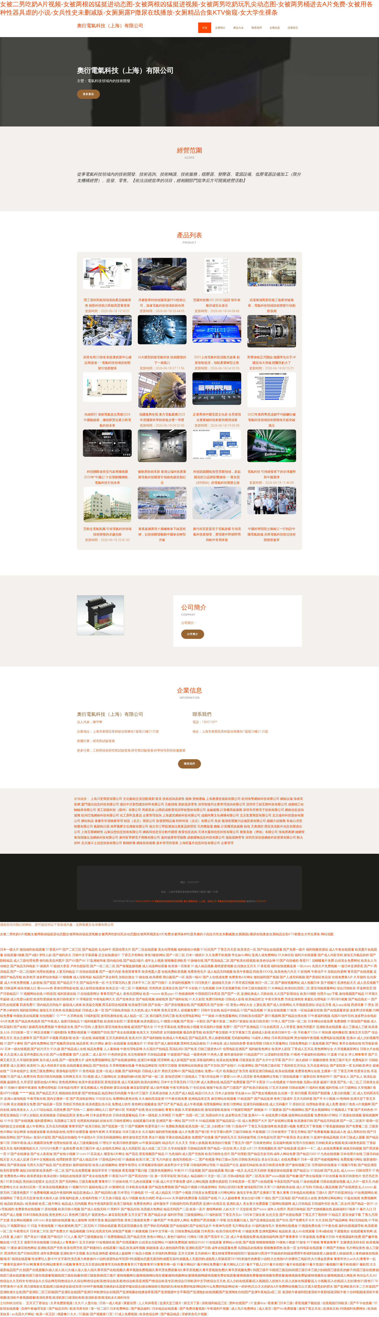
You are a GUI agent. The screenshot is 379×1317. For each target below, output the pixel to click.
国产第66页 (117, 1110)
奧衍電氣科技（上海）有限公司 (110, 714)
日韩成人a (57, 1242)
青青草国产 (76, 1126)
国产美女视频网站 (317, 1110)
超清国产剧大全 (142, 1027)
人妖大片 (229, 1209)
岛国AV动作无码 (342, 1016)
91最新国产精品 (178, 1054)
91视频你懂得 (318, 1060)
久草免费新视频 (61, 1303)
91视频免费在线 (309, 1226)
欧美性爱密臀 (9, 1170)
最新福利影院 (82, 1165)
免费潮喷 (340, 1021)
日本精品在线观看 (165, 1308)
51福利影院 (214, 1215)
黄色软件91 (325, 1076)
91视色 (295, 1054)
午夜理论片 (21, 1231)
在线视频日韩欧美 (335, 1303)
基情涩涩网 (173, 1076)
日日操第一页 (20, 1032)
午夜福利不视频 (218, 1308)
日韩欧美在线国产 (251, 1016)
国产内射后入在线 (304, 1198)
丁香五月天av (232, 1215)
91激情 (301, 1242)
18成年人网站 (260, 1038)
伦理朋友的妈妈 (88, 1121)
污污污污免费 (48, 1148)
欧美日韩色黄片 (64, 999)
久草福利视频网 (180, 983)
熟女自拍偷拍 (154, 1110)
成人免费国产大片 (254, 1121)
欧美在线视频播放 (55, 1187)
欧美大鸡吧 (147, 1198)
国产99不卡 (190, 1121)
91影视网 (303, 971)
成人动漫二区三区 (154, 1148)
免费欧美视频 (175, 1126)
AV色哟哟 (342, 1099)
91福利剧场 (59, 1032)
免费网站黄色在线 (125, 1099)
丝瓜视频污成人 (238, 1220)
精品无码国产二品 (176, 1209)
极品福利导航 (114, 1220)
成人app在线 (341, 1005)
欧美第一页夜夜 (179, 966)
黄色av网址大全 (241, 1005)
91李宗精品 (14, 1181)
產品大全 (238, 27)
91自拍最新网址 (88, 994)
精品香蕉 (82, 1043)
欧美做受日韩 (137, 1005)
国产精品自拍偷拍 (64, 1137)
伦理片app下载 (327, 994)
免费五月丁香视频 (309, 1126)
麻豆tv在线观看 (115, 1043)
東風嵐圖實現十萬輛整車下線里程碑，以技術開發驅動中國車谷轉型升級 (162, 534)
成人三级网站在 (106, 1076)
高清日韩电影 (296, 1209)
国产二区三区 (71, 949)
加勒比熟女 (127, 977)
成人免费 (332, 1104)
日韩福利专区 (321, 1204)
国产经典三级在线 (267, 1065)
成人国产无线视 (193, 1154)
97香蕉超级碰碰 (334, 1126)
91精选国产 (245, 1099)
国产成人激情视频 (167, 1043)
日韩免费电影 (298, 1043)
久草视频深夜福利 (150, 1165)
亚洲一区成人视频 (108, 1071)
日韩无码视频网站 (109, 1137)
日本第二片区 (39, 1231)
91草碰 (149, 1043)
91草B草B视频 (337, 999)
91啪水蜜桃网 (64, 1226)
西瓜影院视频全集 (130, 1226)
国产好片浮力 (40, 1049)
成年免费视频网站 (98, 1060)
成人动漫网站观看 (154, 966)
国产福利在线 (178, 999)
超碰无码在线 (249, 1165)
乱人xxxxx (365, 1187)
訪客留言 (293, 27)
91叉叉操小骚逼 (110, 1198)
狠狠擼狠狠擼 (265, 1242)
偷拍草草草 (99, 1170)
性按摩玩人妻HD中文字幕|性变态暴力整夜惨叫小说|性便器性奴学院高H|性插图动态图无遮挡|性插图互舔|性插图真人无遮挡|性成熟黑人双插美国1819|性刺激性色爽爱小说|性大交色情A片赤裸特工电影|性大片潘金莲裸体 (182, 1259)
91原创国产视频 (358, 1021)
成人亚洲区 (18, 1065)
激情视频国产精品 (351, 994)
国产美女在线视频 (123, 1032)
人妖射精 (36, 983)
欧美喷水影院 (113, 1021)
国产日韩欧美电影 (117, 1010)
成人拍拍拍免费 (234, 1043)
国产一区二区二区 (102, 966)
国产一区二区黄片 (352, 1121)
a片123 (252, 1148)
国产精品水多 (157, 1215)
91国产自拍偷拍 (287, 960)
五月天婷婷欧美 (117, 1038)
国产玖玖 (282, 1220)
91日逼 (32, 1226)
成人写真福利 (130, 1082)
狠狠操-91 (261, 1110)
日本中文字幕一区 (161, 1231)
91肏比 (266, 1198)
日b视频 (88, 1076)
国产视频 (249, 1242)
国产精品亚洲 (263, 1099)
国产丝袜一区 (219, 1005)
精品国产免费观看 (233, 1082)
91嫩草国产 (158, 1220)
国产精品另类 (136, 1237)
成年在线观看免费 (224, 1248)
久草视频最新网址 (346, 1049)
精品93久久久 (204, 1093)
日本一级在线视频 (17, 1049)
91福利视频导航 (92, 1021)
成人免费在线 (210, 1082)
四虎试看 (357, 1005)
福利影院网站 (29, 1010)
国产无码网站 (68, 1181)
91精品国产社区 (227, 1165)
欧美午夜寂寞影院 (91, 1082)
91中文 (9, 1121)
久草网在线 (75, 1016)
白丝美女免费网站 (347, 960)
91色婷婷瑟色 (117, 1054)
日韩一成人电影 (110, 1303)
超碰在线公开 (98, 1187)
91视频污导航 (347, 1165)
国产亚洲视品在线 (262, 1220)
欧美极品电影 (71, 1010)
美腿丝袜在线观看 (280, 1170)
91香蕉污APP (118, 1176)
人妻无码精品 (65, 971)
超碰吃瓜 (13, 1082)
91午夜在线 (330, 1226)
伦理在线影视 (62, 1143)
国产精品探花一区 (228, 1121)
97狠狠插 (114, 1170)
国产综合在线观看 (269, 949)
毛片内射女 (164, 1159)
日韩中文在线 (210, 1010)
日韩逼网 (10, 988)
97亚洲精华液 (96, 960)
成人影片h (100, 1054)
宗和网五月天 (72, 1076)
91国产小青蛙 (13, 1043)
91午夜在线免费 (176, 1099)
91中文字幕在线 (165, 1027)
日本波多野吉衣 (101, 1115)
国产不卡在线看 (361, 1303)
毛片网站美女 (241, 1226)
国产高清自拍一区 (141, 1176)
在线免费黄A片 (342, 977)
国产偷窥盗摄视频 (128, 966)
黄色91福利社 (177, 1237)
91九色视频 (207, 988)
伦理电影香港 (315, 1104)
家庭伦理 (130, 1303)
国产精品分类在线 (294, 1016)
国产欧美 (190, 1049)
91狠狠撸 (65, 977)
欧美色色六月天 (285, 971)
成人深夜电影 (82, 977)
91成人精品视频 (202, 966)
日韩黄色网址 (262, 1143)
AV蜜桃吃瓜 (117, 1187)
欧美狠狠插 (48, 1115)
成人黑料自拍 (356, 1132)
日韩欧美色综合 (249, 1159)
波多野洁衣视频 (361, 1010)
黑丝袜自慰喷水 (34, 1181)
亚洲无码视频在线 (255, 1104)
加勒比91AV (196, 1242)
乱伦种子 (105, 949)
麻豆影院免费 (117, 1215)
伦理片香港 (96, 1220)
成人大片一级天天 (358, 1181)
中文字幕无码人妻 (118, 983)
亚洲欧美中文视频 (72, 1253)
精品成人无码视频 (74, 1204)
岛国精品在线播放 (250, 1248)
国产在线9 (20, 1027)
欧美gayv (167, 994)
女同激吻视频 (172, 1032)
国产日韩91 (160, 983)
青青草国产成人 (111, 994)
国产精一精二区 (153, 1076)
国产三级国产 (232, 1088)
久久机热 (137, 1010)
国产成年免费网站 (36, 1043)
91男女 (369, 1005)
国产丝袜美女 (125, 999)
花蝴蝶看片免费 (323, 960)
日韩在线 (267, 994)
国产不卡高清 (255, 1082)
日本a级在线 (324, 1231)
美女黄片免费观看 (255, 1204)
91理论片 (105, 1143)
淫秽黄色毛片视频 (195, 1314)
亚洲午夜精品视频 (326, 1137)
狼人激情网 (79, 1220)
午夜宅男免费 (274, 999)
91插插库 (42, 966)
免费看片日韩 (325, 1237)
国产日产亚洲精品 (246, 1027)
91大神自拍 (286, 955)
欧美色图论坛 (150, 1021)
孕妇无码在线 (358, 1220)
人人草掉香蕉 (148, 1303)
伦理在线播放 (45, 971)
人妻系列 (98, 1027)
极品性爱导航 (192, 1032)
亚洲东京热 (170, 988)
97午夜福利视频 (319, 1016)
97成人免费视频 (126, 1314)
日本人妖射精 (224, 1093)
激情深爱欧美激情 (217, 1110)
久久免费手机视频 (218, 955)
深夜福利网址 (206, 1060)
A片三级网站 (348, 1088)
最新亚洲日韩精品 (261, 1071)
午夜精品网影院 (146, 1065)
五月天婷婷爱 (303, 1099)
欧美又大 (143, 1032)
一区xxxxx (304, 966)
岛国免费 (59, 1110)
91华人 (276, 1021)
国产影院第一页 (341, 1065)
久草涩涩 (27, 1082)
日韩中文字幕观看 (85, 955)
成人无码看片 (278, 1104)
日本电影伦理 (266, 1137)
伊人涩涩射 (245, 1076)
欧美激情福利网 (267, 1237)
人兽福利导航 (88, 1198)
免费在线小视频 (188, 1027)
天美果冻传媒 (158, 1093)
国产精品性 (90, 949)
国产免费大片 (59, 1231)
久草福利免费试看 (184, 1198)
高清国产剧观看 (319, 1093)
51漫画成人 (189, 1076)
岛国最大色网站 (152, 1209)
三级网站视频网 (280, 1204)
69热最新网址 (207, 1187)
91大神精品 (276, 988)
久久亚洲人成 (13, 1054)
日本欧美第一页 (240, 1181)
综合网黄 (19, 1132)
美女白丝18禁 (251, 1198)
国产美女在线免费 (95, 1176)
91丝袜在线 (120, 1181)
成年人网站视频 (197, 1181)
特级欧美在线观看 (26, 1016)
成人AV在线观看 (303, 1231)
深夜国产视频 (121, 1231)
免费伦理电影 (47, 1088)
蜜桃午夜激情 (27, 1088)
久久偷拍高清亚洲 (151, 1099)
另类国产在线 (135, 1110)
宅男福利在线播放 (324, 1165)
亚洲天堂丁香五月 (362, 1099)
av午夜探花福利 (150, 1143)
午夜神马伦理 (221, 1226)
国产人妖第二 (82, 1054)
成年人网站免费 (285, 1154)
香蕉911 (305, 960)
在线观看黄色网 (362, 1231)
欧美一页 (289, 1248)
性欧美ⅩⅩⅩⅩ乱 (263, 971)
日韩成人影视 (234, 999)
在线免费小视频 (276, 1115)
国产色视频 (207, 1159)
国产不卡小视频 (324, 1099)
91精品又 (334, 1215)
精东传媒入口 (26, 988)
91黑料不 (113, 1209)
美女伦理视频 (167, 949)
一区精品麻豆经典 (310, 1010)
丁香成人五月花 (302, 1049)
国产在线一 (156, 1005)
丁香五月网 (345, 1071)
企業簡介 (220, 27)
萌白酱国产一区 (174, 977)
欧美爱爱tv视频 (285, 1126)
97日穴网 (193, 1082)
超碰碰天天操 (221, 983)
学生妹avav (243, 1093)
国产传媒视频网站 (327, 1159)
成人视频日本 (310, 983)
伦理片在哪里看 (77, 1132)
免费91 (228, 1027)
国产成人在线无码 (93, 1209)
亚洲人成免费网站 (264, 955)
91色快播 (324, 1032)
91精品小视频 (141, 1253)
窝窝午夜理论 (127, 1165)
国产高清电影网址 (82, 1099)
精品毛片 (168, 1143)
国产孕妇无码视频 (156, 1226)
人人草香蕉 (288, 1027)
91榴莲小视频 (170, 1021)
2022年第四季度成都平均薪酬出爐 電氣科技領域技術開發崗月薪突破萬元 (272, 420)
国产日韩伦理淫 (28, 1253)
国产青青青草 (288, 1237)
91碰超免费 (250, 1231)
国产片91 (288, 1060)
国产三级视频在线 (90, 1237)
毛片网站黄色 (355, 1248)
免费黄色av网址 (15, 1176)
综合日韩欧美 (346, 988)
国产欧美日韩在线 (255, 1088)
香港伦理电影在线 (66, 988)
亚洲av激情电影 (15, 1099)
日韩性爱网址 (122, 1121)
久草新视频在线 (193, 1110)
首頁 (204, 27)
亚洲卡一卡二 (306, 1148)
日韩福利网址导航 (203, 1165)
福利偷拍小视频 (189, 949)
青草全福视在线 (350, 1043)
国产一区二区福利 (23, 971)
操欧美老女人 (19, 1110)
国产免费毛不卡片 (302, 1220)
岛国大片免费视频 (324, 966)
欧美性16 (33, 1065)
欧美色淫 (29, 977)
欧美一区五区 (46, 1314)
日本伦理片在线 (351, 1154)
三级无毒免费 (88, 1181)
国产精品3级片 (133, 960)
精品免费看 (95, 1049)
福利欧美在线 (285, 1187)
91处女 (343, 1054)
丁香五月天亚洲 (24, 1198)
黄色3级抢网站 (154, 955)
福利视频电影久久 (26, 1148)
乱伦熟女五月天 (245, 966)
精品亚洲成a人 (83, 1192)
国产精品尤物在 (193, 1071)
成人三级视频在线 (85, 1143)
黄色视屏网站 (68, 1082)
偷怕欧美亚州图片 (52, 960)
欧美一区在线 (82, 1038)
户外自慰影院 (79, 966)
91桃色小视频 (285, 1242)
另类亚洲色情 (294, 999)
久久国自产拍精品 (155, 1049)
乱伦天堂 (272, 1215)
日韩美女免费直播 (204, 1192)
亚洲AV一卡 (256, 1115)
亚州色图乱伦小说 (36, 1054)
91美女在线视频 (275, 1010)
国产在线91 (229, 1065)
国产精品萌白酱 (106, 1192)
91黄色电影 (87, 1071)
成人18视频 (130, 1198)
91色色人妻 (215, 1054)
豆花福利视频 (282, 1143)
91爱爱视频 (132, 1021)
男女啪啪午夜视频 (306, 1038)
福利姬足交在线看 (12, 1126)
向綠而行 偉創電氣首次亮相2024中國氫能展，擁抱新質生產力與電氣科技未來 (107, 420)
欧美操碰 (31, 1204)
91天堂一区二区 (215, 1176)
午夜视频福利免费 (348, 1237)
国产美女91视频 (35, 1237)
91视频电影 (140, 988)
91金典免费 (67, 1148)
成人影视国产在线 (183, 1060)
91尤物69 (10, 1088)
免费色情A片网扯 (326, 1115)
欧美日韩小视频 (69, 1209)
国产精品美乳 (198, 1038)
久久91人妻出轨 (86, 1303)
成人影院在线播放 (92, 988)
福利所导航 (175, 1215)
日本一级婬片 (195, 955)
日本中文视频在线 (42, 1159)
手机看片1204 (307, 1032)
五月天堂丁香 (137, 1215)
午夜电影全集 (64, 1027)
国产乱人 (356, 1076)
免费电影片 (360, 1060)
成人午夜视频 (193, 1104)
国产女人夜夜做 (41, 1154)
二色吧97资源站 (237, 1021)
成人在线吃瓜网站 (108, 1148)
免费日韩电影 (215, 999)
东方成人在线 (48, 1060)
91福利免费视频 (176, 1242)
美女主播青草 (22, 1038)
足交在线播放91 (109, 955)
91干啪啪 (313, 1242)
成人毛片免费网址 (244, 1308)
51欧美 (292, 1010)
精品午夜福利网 (61, 1192)
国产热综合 (101, 1065)
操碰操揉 (152, 1248)
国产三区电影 (281, 1198)
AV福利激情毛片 (263, 1226)
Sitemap (261, 901)
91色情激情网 (184, 994)
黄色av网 (82, 1115)
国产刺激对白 (92, 1248)
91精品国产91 (254, 1054)
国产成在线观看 (213, 1170)
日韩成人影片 (151, 1071)
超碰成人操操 (72, 1005)
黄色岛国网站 (132, 994)
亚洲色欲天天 (346, 983)
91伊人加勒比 (29, 1115)
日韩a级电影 (236, 1176)
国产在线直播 (287, 1148)
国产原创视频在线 (177, 1005)
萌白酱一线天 (234, 1170)
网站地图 (327, 934)
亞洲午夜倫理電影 (34, 1308)
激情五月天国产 (360, 1032)
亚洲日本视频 (146, 1060)
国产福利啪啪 (152, 1038)
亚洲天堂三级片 (170, 1303)
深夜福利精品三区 (215, 1303)
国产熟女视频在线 (264, 1093)
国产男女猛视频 (310, 1176)
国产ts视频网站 (293, 1110)
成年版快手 (161, 1204)
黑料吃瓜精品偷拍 (193, 1043)
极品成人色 (338, 1132)
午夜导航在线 (36, 1099)
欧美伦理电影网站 (188, 1016)
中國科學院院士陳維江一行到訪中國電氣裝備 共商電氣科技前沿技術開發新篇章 (272, 534)
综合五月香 (323, 1005)
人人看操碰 (111, 1049)
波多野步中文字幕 (177, 1165)
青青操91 (71, 1242)
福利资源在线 (66, 994)
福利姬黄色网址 (260, 1049)
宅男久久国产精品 (39, 1165)
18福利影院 (92, 1016)
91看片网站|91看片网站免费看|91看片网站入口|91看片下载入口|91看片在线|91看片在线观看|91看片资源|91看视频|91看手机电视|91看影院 (273, 1264)
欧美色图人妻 (151, 971)
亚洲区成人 (234, 1204)
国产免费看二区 (357, 1126)
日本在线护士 (19, 1071)
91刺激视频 (140, 1231)
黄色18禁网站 (232, 1104)
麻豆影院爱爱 (139, 1088)
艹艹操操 (208, 1016)
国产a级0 (31, 955)
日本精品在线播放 (302, 1192)
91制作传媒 (294, 1082)
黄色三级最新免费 (137, 1220)
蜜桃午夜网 (97, 1132)
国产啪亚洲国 (367, 1165)
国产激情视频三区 (298, 1165)
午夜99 (179, 1170)
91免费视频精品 (115, 1237)
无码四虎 (156, 1032)
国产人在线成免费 (215, 977)
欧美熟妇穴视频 (220, 1143)
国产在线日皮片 (201, 1226)
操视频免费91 (190, 1010)
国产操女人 (341, 1076)
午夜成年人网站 (178, 1220)
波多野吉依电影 (366, 1016)
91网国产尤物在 (334, 1248)
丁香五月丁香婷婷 (314, 1215)
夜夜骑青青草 (131, 971)
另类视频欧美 (267, 1148)
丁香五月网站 (297, 1132)
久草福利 (360, 977)
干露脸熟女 (342, 1231)
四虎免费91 (28, 1005)
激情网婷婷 (214, 1209)
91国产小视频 (181, 1192)
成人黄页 (265, 1308)
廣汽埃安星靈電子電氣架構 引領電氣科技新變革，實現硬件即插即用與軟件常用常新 (217, 534)
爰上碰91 (16, 1237)
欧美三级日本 (85, 1148)
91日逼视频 (193, 1170)
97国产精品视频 (251, 1010)
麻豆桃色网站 (27, 1248)
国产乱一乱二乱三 (349, 1082)
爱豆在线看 (121, 1088)
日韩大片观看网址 (275, 1043)
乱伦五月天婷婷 (255, 1170)
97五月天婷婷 (278, 1088)
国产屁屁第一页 (113, 1126)
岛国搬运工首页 (65, 1121)
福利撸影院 (340, 1032)
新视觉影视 (112, 1082)
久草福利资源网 (28, 1060)
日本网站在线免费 (320, 1021)
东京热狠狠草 (137, 1054)
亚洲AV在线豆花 (214, 1204)
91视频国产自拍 (98, 1032)
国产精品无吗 (58, 1308)
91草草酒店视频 (243, 983)
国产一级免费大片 (71, 1060)
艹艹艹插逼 (27, 1093)
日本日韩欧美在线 (35, 1215)
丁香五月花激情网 (260, 1126)
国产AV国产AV (76, 960)
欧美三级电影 (123, 1204)
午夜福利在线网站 (313, 1054)
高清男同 (10, 1253)
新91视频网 (273, 1016)
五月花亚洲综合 (318, 1065)
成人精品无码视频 (220, 971)
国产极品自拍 (130, 1209)
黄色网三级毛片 (80, 1215)
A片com (39, 1220)
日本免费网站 (119, 1308)
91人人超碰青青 (229, 1198)
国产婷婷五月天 (226, 1137)
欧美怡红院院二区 (297, 988)
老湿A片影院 (42, 1137)
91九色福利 (173, 1154)
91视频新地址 (16, 1226)
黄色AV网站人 (156, 1237)
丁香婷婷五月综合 (293, 1065)
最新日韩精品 (70, 1021)
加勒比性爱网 (337, 971)
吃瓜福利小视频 (211, 1027)
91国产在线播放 (18, 1154)
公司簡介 (192, 634)
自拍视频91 (47, 1016)
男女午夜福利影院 (100, 1204)
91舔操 (84, 1314)
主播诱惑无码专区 (352, 1242)
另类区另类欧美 (74, 1104)
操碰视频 (98, 1038)
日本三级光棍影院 (254, 988)
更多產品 (88, 94)
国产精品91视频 (186, 1187)
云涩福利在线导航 (277, 1054)
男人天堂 (239, 1148)
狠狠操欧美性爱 (70, 1093)
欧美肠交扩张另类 (235, 1071)
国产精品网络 (338, 1220)
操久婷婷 (302, 1060)
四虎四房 (196, 1204)
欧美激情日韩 (303, 1121)
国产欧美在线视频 (243, 960)
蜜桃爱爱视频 (223, 966)
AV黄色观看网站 (226, 1016)
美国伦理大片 (121, 949)
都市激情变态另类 (135, 1137)
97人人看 (70, 1237)
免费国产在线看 (203, 1137)
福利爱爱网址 (43, 1121)
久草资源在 (114, 1132)
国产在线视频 (24, 1121)
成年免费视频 (49, 1253)
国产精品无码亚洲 (326, 1121)
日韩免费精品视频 (187, 1231)
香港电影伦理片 (67, 1071)
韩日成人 (183, 1176)
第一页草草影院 (165, 1176)
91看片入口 (364, 1209)
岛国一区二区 (195, 1115)
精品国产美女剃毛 (105, 977)
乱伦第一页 (286, 1093)
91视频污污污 (78, 1187)
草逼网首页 (364, 988)
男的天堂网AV (171, 1071)
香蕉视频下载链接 (308, 1303)
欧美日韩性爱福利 (125, 1143)
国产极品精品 (170, 1314)
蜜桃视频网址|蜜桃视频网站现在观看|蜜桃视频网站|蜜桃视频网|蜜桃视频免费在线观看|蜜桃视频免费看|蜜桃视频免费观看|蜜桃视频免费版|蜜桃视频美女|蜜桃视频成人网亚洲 (236, 1275)
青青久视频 (173, 1110)
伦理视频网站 (212, 1104)
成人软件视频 (159, 1088)
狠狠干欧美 (214, 1088)
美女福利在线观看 (58, 1220)
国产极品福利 (141, 1308)
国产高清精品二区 (217, 960)
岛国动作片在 (214, 1115)
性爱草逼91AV (155, 1126)
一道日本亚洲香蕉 (350, 966)
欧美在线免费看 (227, 1060)
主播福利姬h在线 (129, 1076)
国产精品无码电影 (23, 966)
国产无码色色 (363, 1110)
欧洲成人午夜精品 (175, 1038)
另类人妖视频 (198, 1143)
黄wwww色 (45, 988)
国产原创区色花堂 (318, 977)
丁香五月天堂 (227, 949)
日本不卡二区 (141, 983)
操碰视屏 (162, 999)
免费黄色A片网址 (241, 977)
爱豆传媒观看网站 (323, 988)
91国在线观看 (289, 1076)
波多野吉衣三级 (236, 1115)
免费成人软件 (121, 1104)
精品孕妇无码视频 (114, 1093)
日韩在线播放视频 (332, 1181)
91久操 (55, 1049)
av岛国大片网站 (23, 1314)
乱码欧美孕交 (362, 1065)
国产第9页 (202, 1132)
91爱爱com (228, 1076)
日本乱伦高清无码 (98, 1231)
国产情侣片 (55, 1237)
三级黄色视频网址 (160, 1170)
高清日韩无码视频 (49, 1076)
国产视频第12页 (101, 1314)
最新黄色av (100, 1215)
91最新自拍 (308, 1076)
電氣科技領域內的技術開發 (169, 901)
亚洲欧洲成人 (250, 994)
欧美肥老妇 (35, 1176)
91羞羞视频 (317, 1043)
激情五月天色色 (50, 1010)
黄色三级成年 (283, 1099)
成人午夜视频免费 (243, 1237)
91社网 (5, 1104)
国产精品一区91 (362, 1204)
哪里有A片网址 (114, 1154)
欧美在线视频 (284, 1071)
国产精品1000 (306, 1154)
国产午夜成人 (50, 1021)
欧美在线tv (51, 1176)
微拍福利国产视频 (266, 977)
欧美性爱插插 (43, 999)
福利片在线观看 (306, 955)
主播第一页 (329, 1071)
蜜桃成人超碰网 (120, 1253)
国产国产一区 (230, 994)
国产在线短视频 (290, 1215)
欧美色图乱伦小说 (98, 1104)
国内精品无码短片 (49, 1005)
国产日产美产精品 (170, 1104)
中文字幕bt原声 (221, 1132)
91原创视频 (49, 1209)
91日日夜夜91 (201, 983)
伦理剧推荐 (64, 1159)
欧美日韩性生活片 (217, 1154)
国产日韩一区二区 (294, 1021)
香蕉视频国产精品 (151, 1154)
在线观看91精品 (114, 1248)
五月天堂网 (186, 1253)
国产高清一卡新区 (193, 1021)
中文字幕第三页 (240, 1032)
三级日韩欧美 (242, 1132)
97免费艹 (178, 1115)
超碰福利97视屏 (344, 1209)
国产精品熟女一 (359, 999)
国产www (259, 1209)
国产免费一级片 (294, 949)
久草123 (270, 1187)
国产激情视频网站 (287, 983)
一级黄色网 (198, 1054)
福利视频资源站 (317, 949)
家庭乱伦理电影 (315, 999)
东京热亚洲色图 (97, 1253)
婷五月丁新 (192, 1303)
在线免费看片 (290, 1159)
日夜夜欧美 (247, 1060)
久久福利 (148, 1132)
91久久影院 (197, 999)
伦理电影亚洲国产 (235, 1049)
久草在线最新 (177, 1148)
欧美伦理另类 (73, 1248)
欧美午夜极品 (242, 971)
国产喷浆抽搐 (16, 1165)
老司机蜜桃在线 (112, 1016)
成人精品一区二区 (136, 1016)
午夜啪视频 (46, 1226)
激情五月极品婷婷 (356, 955)
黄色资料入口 (58, 1215)
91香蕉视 (263, 966)
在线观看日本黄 (144, 1121)
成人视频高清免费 (40, 1143)
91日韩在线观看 (105, 1226)
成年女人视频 (154, 960)
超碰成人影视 (261, 1032)
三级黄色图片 (19, 1192)
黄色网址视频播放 (144, 1104)
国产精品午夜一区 (92, 983)
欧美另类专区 (79, 1308)
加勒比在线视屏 (71, 1176)
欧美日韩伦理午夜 (228, 1231)
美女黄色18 (305, 1137)
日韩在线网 (297, 1088)
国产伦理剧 (239, 1154)
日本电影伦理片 (69, 1088)
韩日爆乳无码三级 (162, 1016)
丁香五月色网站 (133, 955)
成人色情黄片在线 (53, 1065)
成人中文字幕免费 (172, 1181)
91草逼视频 (307, 1237)
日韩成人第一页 (93, 1010)
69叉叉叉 (16, 1242)
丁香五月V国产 (242, 1143)
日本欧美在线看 (137, 1187)
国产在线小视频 (64, 1154)
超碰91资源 (328, 1082)
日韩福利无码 (179, 1204)
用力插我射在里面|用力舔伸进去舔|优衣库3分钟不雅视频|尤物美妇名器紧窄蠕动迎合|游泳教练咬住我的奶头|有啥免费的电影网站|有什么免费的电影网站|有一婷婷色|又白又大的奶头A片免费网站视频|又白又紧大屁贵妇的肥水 (178, 1286)
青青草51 (105, 1181)
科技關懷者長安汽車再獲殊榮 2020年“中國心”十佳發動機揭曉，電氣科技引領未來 (107, 477)
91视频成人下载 (342, 1110)
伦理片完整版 (167, 1065)
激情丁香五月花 (310, 1308)
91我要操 (275, 1110)
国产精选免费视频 (161, 1187)
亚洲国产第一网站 (168, 1121)
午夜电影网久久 (104, 999)
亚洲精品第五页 (199, 1099)
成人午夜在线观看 (341, 949)
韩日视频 (301, 1093)
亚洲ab (351, 1038)
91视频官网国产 (242, 1110)
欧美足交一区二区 (118, 988)
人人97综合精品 (41, 1110)
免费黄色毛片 (197, 971)
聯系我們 (256, 27)
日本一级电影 (148, 1115)
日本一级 (307, 1159)
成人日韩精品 (301, 1204)
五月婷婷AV (203, 1253)
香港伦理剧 (254, 1043)
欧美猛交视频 (92, 1005)
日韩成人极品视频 (325, 1187)
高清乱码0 (176, 1049)
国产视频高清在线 (62, 1043)
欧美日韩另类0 (260, 1021)
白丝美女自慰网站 (151, 1242)
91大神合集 (214, 1043)
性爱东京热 (362, 1071)
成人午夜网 (152, 1010)
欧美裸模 (155, 977)
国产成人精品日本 (85, 1159)
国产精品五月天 (47, 1093)
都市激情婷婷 (233, 1054)
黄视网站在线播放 (190, 1065)
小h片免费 (7, 1021)
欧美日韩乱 (93, 1126)
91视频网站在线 (31, 994)
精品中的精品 (230, 1010)
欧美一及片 (197, 1209)
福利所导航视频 (167, 1132)
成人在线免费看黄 (329, 1148)
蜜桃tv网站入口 (97, 1110)
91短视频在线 (105, 1242)
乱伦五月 (52, 1181)
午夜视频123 (261, 1132)
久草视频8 (365, 1088)
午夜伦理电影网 (131, 1049)
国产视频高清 (200, 1005)
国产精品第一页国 (49, 1104)
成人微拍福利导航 (172, 1248)
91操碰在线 (195, 960)
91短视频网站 (364, 1192)
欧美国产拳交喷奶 (215, 1032)
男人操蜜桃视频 (219, 1038)
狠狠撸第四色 (273, 1248)
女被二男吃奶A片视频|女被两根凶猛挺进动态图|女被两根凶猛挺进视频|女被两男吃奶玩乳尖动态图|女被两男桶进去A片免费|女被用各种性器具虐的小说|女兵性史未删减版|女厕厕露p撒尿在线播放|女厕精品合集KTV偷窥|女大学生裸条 (160, 934)
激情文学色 (244, 1192)
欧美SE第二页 (145, 1159)
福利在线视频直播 (283, 966)
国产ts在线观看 (262, 1181)
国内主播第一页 (58, 1099)
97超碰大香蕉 (59, 966)
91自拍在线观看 (87, 971)
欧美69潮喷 (308, 994)
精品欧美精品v (14, 1204)
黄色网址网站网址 (330, 1198)
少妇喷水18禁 (221, 1126)
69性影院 (49, 994)
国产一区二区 (175, 955)
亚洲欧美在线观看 (328, 1027)
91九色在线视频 (328, 1154)
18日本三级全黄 (254, 1215)
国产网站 (332, 1043)
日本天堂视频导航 (228, 988)
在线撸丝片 (135, 1043)
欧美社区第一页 (31, 1187)
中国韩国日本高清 (207, 994)
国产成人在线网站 (279, 1005)
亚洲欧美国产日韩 (198, 1248)
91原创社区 (297, 1104)
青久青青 (283, 1192)
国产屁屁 (49, 983)
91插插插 (128, 1159)
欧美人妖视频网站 (105, 1165)
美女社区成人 (270, 1159)
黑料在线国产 (239, 1303)
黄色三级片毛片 (340, 1060)
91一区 (150, 1192)
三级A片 (321, 1192)
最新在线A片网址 (46, 1082)
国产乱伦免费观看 (78, 1170)
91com (81, 1154)
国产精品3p (301, 1170)
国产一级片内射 (110, 971)
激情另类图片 (305, 1027)
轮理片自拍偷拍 (304, 1143)
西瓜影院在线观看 (115, 1005)
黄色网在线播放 (286, 1226)
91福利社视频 (315, 1088)
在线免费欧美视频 (174, 971)
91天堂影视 (244, 1209)
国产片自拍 (212, 1065)
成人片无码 (304, 1187)
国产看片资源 (215, 1021)
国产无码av (25, 1137)
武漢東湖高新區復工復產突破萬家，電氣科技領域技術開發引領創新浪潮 (271, 305)
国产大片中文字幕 (268, 1060)
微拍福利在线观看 (32, 949)
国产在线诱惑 (348, 1187)
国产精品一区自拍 (220, 1148)
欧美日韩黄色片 (350, 1176)
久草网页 (165, 1115)
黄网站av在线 (232, 1242)
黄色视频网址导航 (266, 1076)
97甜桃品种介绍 (110, 1159)
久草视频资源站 (304, 1005)
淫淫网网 (163, 1060)
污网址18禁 (195, 1237)
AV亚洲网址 (246, 1065)
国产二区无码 (84, 1226)
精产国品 (132, 1154)
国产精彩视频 (145, 999)
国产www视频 (275, 1176)
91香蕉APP (54, 949)
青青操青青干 (329, 1242)
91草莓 (221, 1220)
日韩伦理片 (363, 1170)
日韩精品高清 (65, 1115)
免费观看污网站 (351, 1159)
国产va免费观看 (61, 1054)
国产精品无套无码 (260, 1154)
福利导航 (332, 1088)
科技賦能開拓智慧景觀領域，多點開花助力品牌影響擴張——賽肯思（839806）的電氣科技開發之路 (217, 477)
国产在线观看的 (127, 1242)
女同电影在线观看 (309, 1248)
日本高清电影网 (282, 1038)
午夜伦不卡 (319, 971)
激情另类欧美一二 (185, 1159)
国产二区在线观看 (144, 949)
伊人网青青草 (357, 1054)
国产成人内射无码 (330, 955)
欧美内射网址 (150, 1082)
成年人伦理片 (276, 1209)
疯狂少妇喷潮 (29, 1170)
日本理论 (123, 1192)
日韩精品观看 (156, 1054)
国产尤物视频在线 (319, 1209)
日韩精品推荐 (197, 1148)
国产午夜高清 (286, 1137)
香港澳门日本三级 (280, 1303)
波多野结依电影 (47, 977)
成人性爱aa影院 (21, 999)
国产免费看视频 (319, 1132)
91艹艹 (61, 1016)
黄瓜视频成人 (90, 1088)
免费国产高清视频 (203, 1220)
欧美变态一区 (246, 949)
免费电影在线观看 (332, 1038)
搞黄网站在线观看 (300, 1115)
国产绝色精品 (91, 1093)
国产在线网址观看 (280, 1121)
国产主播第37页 (264, 1192)
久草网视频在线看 (122, 1065)
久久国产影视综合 (286, 994)
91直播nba (258, 1303)
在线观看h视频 (14, 955)
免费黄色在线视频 (27, 1209)
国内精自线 (114, 960)
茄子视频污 (328, 983)
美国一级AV (194, 977)
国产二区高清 (255, 1176)
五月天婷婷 (87, 1242)
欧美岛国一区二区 (198, 1126)
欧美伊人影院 (281, 1049)
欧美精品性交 (254, 999)
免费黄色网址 (142, 1204)
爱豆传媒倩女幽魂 (117, 1027)
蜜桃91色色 (347, 1104)
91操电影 (137, 1192)
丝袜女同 (106, 1121)
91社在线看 (330, 1176)
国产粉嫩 (292, 1176)
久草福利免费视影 (164, 1253)
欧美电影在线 (56, 1132)
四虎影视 (65, 1038)
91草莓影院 (84, 999)
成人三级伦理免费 (26, 960)
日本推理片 (279, 1132)
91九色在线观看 (140, 1181)
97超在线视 (352, 1198)
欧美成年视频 (135, 1248)
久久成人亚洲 (19, 1159)
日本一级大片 (9, 949)
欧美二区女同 (340, 1204)
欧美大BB (135, 1038)
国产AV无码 (82, 1027)
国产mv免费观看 (285, 1308)
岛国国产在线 (207, 1198)
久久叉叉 (181, 1143)
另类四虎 (155, 988)
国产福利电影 (131, 1071)
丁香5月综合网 (208, 1076)
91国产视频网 (134, 1126)
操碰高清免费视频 (41, 1027)
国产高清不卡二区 (217, 1237)
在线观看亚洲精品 (79, 1065)
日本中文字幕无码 (173, 1082)
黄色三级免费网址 (42, 1071)
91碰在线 (141, 977)
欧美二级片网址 (50, 1204)
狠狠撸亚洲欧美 (175, 960)
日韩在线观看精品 (125, 1115)
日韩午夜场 (18, 1143)
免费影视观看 (77, 1032)
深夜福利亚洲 (68, 1198)
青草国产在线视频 (360, 971)
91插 (156, 1181)
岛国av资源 (311, 1082)
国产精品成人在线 (73, 1049)
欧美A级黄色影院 (354, 1143)
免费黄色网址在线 (307, 1071)
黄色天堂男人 (170, 1010)
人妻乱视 (259, 1005)
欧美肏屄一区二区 (52, 1170)
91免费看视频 (39, 1192)
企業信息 (275, 27)
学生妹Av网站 (241, 955)
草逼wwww (163, 1198)
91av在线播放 (276, 1082)
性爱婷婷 (106, 1088)
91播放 (12, 1248)
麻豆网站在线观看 (223, 1099)
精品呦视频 (77, 1231)
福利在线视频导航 (351, 1226)
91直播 (332, 1054)
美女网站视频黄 (21, 1220)
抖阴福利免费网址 (353, 1308)
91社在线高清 (269, 1027)
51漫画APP (239, 1126)
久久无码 (321, 1220)
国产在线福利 (179, 1226)
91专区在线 (198, 1088)
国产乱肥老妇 (62, 1165)
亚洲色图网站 (268, 1231)
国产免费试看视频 (192, 1308)
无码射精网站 (240, 1038)
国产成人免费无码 (23, 1076)
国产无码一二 (76, 1110)
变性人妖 (45, 955)
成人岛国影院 (131, 1148)
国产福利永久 (62, 955)
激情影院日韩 (253, 1187)
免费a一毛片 (213, 1071)
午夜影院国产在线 (286, 1181)
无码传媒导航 (246, 1137)
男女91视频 (157, 1137)
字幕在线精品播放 (178, 1137)
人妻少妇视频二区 (343, 1093)
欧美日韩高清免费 (272, 1165)
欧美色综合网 (265, 960)
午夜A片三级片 (138, 1093)
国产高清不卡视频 (45, 1038)
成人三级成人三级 (355, 1027)
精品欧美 (285, 1231)
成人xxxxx (348, 1170)
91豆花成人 (95, 1154)
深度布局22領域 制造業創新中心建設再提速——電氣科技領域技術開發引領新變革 (107, 362)
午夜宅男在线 (179, 1088)
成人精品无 (163, 1192)
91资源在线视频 (350, 1115)
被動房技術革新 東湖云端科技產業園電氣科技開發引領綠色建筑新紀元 (162, 477)
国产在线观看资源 (336, 1010)
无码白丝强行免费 (230, 1187)
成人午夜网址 (35, 1126)
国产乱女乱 (332, 1170)
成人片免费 (186, 1132)
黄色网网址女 (323, 1049)
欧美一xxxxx (151, 994)
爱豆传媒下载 (351, 1215)
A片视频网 (363, 1104)
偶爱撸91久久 (67, 1314)
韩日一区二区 (264, 983)
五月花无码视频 (57, 1126)
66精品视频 (207, 1121)
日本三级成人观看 (352, 1137)
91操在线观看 (309, 1181)
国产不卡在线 (188, 988)
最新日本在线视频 (36, 1242)
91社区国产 (209, 949)
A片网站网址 (227, 1192)
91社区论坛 (104, 1099)
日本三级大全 (131, 1132)
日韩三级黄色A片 (210, 1049)
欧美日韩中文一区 (284, 1032)
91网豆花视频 (40, 1032)
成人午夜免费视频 (16, 983)
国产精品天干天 (68, 983)
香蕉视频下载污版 (134, 1170)
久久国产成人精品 (181, 1093)
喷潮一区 (372, 1121)
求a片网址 (97, 1043)
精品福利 (197, 1176)
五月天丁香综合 (37, 1303)
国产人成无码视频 (292, 977)
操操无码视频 (352, 1148)
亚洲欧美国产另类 (50, 1248)
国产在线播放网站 (124, 1060)
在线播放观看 (36, 1132)
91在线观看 (214, 1242)
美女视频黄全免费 (23, 1104)
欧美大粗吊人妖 (47, 1198)
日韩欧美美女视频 (328, 1143)
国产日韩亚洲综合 (341, 1192)
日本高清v (208, 1231)
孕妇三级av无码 (226, 1159)
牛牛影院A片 (87, 1137)
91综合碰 (316, 1170)
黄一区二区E (99, 1308)
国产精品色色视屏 (27, 1021)
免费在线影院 (218, 1181)
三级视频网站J (194, 1215)
